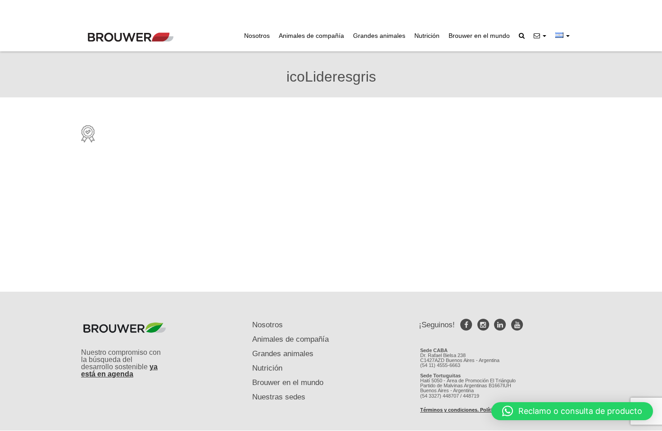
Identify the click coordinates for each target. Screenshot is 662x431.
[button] (540, 35)
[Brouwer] (130, 37)
